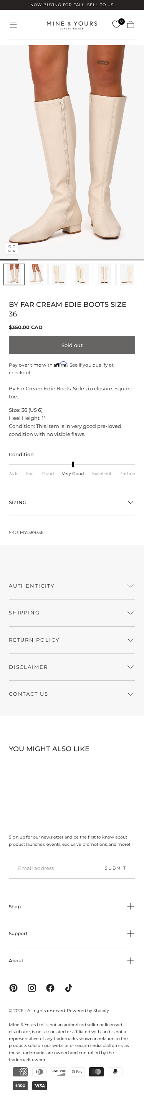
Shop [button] (15, 906)
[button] (13, 24)
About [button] (16, 960)
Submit (115, 868)
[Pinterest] (13, 988)
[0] (116, 24)
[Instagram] (31, 988)
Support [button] (18, 933)
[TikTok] (68, 988)
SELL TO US (100, 5)
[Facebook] (50, 988)
